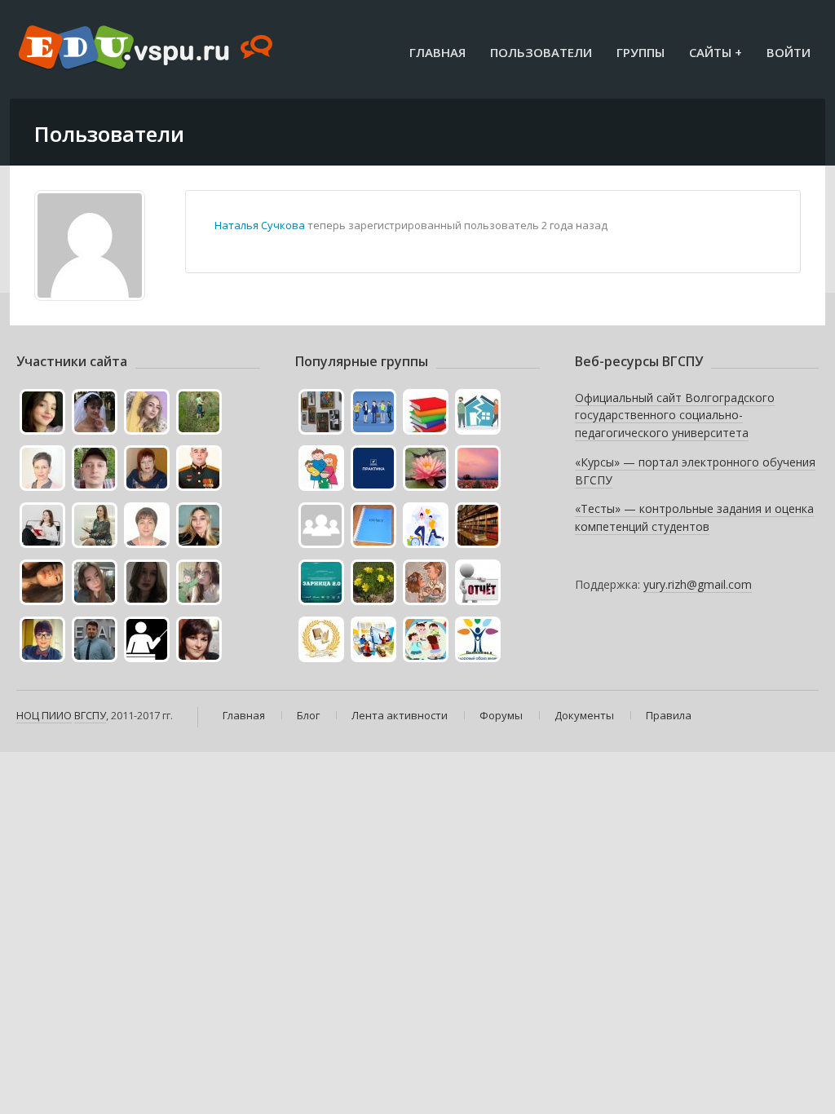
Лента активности (399, 715)
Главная (437, 52)
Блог (308, 715)
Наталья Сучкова (259, 225)
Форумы (501, 715)
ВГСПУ (90, 715)
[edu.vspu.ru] (147, 48)
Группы (640, 52)
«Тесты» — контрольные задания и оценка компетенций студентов (694, 517)
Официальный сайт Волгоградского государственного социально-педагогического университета (675, 415)
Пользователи (541, 52)
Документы (584, 715)
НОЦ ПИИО (44, 715)
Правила (668, 715)
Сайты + (715, 52)
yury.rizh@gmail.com (697, 584)
